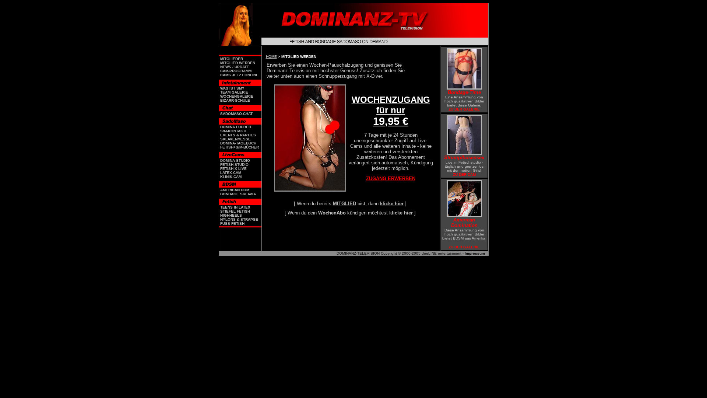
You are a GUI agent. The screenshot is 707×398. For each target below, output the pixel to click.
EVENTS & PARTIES (238, 135)
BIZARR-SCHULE (235, 100)
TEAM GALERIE (234, 92)
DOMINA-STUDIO (235, 160)
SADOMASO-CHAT (236, 114)
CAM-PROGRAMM (236, 71)
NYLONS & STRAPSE (239, 219)
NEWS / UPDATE (234, 67)
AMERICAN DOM (234, 190)
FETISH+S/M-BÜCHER (239, 147)
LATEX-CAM (230, 173)
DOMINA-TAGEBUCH (238, 143)
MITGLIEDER (231, 59)
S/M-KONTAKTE (234, 131)
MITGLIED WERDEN (237, 63)
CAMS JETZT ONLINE (239, 75)
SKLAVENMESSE (235, 139)
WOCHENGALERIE (236, 96)
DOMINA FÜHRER (235, 127)
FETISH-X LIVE (233, 169)
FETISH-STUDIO (234, 165)
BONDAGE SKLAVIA (238, 194)
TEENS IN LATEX (235, 207)
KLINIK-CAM (231, 177)
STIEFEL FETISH (235, 211)
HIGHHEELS (231, 215)
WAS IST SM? (232, 88)
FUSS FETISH (232, 223)
